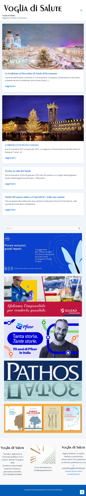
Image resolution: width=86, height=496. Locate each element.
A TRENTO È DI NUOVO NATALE (22, 145)
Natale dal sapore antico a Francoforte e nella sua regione (35, 196)
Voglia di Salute (8, 15)
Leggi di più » (10, 86)
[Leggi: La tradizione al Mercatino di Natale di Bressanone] (43, 46)
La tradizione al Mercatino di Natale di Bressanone (31, 73)
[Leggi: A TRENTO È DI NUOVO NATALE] (43, 118)
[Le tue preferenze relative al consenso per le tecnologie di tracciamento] (82, 492)
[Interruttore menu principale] (81, 10)
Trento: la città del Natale (18, 170)
